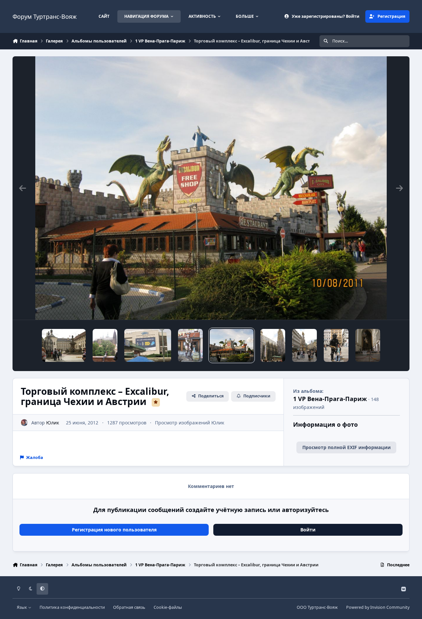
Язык (22, 607)
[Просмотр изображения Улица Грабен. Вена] (336, 345)
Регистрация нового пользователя (114, 529)
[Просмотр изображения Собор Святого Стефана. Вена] (272, 345)
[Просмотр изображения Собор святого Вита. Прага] (105, 345)
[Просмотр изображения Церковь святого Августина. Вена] (367, 345)
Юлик (52, 422)
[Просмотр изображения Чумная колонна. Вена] (304, 345)
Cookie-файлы (168, 607)
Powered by (377, 607)
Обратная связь (129, 607)
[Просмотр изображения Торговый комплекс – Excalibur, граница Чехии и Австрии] (190, 345)
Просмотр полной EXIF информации (346, 447)
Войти (308, 529)
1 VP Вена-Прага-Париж (330, 399)
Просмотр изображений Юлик (189, 422)
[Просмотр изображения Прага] (147, 345)
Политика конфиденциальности (72, 607)
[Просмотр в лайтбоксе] (211, 188)
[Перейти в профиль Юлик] (24, 422)
